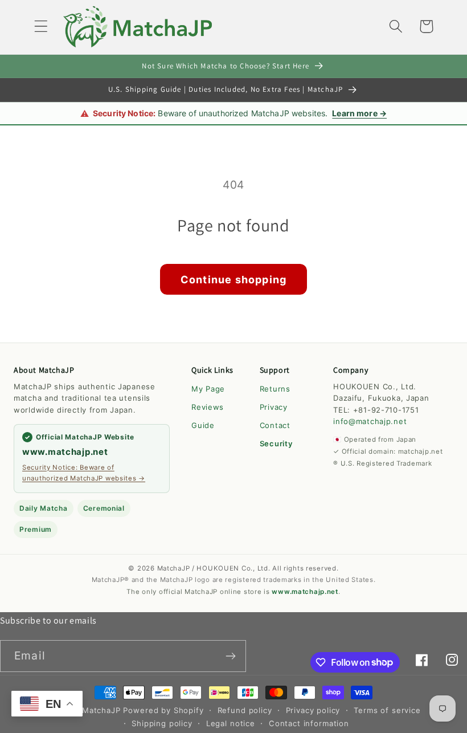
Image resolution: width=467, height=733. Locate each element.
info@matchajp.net (370, 421)
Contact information (309, 723)
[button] (41, 26)
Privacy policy (313, 710)
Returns (275, 388)
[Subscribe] (230, 656)
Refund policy (245, 710)
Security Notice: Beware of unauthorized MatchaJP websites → (83, 472)
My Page (208, 388)
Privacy (274, 407)
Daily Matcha (43, 508)
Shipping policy (162, 723)
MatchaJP (101, 710)
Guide (203, 425)
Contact (275, 425)
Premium (35, 529)
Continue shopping (233, 280)
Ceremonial (104, 508)
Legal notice (230, 723)
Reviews (207, 407)
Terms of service (387, 710)
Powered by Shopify (163, 710)
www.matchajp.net (65, 451)
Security (276, 443)
